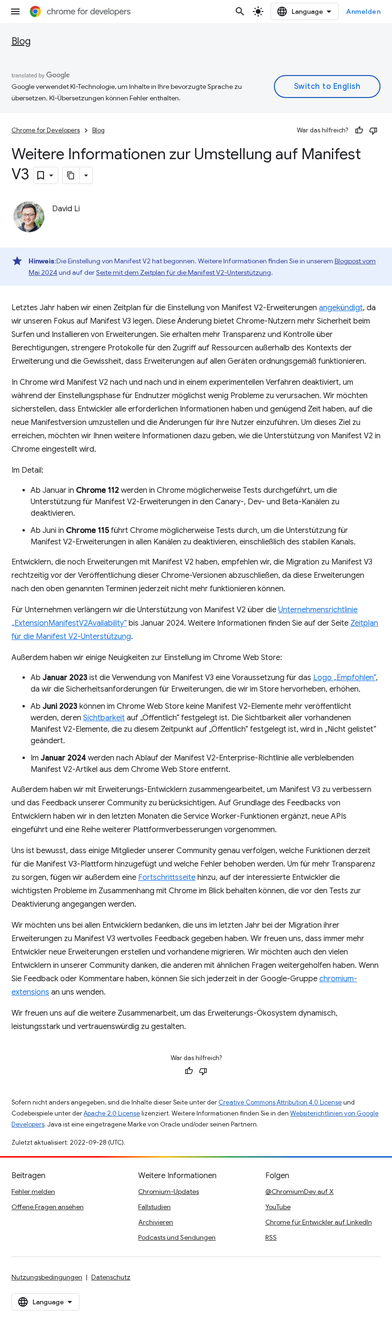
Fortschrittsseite (167, 877)
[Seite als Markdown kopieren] (71, 175)
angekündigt (341, 308)
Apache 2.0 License (112, 1113)
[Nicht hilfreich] (373, 130)
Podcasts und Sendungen (177, 1237)
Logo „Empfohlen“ (344, 678)
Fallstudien (154, 1207)
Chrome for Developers (45, 130)
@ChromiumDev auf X (299, 1191)
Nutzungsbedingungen (46, 1277)
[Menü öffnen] (15, 11)
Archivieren (155, 1222)
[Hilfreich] (359, 130)
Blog (21, 41)
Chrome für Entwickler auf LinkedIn (318, 1222)
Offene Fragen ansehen (47, 1207)
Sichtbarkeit (104, 718)
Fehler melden (33, 1191)
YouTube (278, 1207)
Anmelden (363, 11)
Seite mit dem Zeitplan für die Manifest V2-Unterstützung (183, 272)
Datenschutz (111, 1277)
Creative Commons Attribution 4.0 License (280, 1102)
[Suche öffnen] (240, 11)
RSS (271, 1237)
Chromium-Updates (168, 1191)
